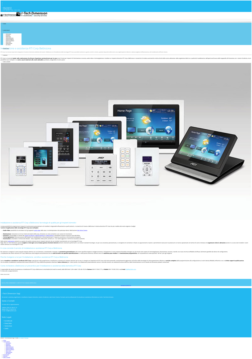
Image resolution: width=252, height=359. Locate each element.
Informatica (8, 34)
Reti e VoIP (8, 42)
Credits (6, 328)
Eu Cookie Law (8, 320)
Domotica (8, 35)
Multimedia (8, 36)
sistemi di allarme (29, 235)
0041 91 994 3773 (7, 7)
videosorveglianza (40, 235)
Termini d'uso (8, 326)
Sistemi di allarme (10, 39)
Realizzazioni (6, 48)
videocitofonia (50, 235)
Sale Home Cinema (82, 230)
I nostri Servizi (6, 30)
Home (4, 23)
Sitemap (26, 338)
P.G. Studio (21, 338)
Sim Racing (8, 44)
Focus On (5, 55)
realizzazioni (11, 241)
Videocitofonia (9, 43)
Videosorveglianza (10, 40)
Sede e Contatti (6, 61)
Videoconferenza (9, 38)
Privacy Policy (8, 323)
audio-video (37, 230)
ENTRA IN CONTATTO (126, 285)
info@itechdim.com (7, 8)
